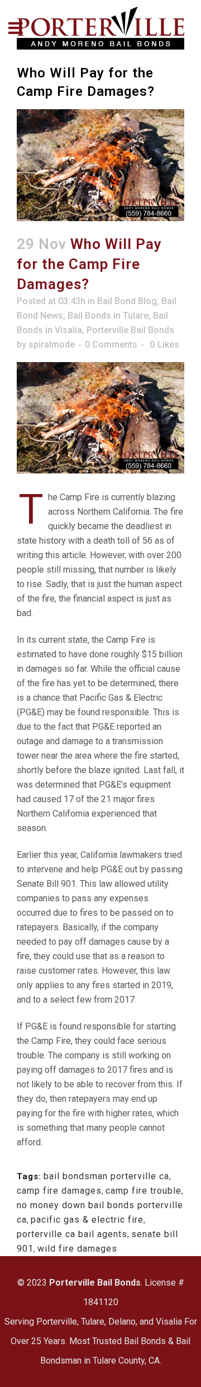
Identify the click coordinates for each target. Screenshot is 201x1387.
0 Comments (111, 344)
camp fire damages (59, 1190)
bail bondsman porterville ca (106, 1176)
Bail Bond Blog (127, 301)
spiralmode (51, 344)
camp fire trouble (143, 1190)
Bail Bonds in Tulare (108, 315)
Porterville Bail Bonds (130, 330)
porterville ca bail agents (72, 1234)
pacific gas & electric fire (87, 1219)
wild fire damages (77, 1248)
